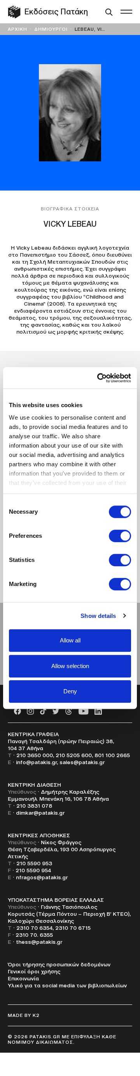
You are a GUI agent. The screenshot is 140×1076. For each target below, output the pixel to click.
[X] (55, 710)
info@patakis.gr (36, 762)
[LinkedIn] (98, 710)
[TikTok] (43, 710)
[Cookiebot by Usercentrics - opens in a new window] (98, 378)
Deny (70, 691)
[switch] (120, 536)
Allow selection (70, 666)
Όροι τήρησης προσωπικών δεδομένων (59, 964)
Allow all (70, 640)
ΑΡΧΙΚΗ (17, 29)
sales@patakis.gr (82, 762)
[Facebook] (17, 710)
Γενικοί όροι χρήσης (34, 971)
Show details (98, 615)
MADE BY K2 (24, 1015)
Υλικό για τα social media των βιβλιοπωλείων (67, 985)
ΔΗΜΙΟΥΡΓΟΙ (51, 29)
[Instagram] (30, 710)
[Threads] (68, 710)
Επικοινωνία (23, 978)
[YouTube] (83, 710)
